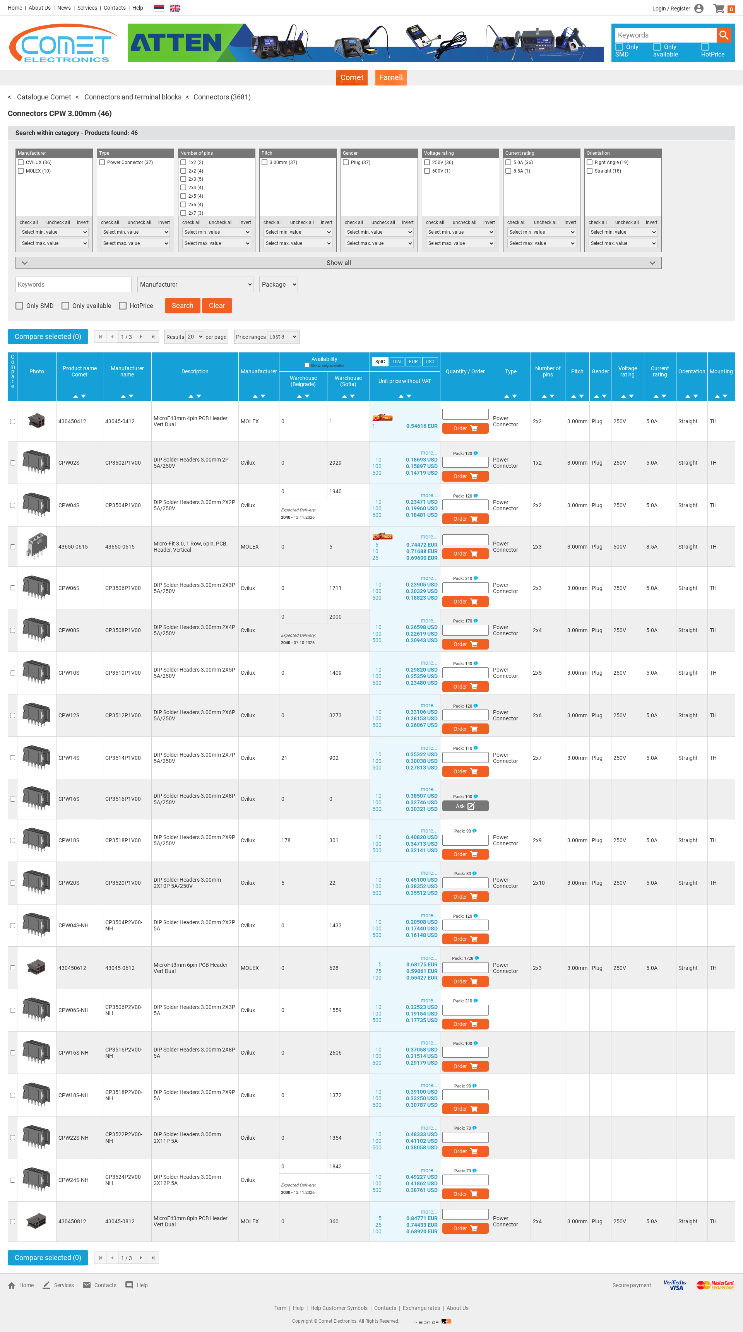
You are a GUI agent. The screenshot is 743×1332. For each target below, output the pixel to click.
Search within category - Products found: (76, 133)
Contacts (115, 8)
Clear (217, 305)
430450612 (72, 968)
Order (460, 428)
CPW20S (68, 883)
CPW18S (68, 840)
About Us (40, 8)
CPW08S (68, 630)
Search (724, 35)
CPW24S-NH (73, 1180)
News (64, 8)
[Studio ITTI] (432, 1321)
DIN (397, 361)
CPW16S (68, 799)
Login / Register (671, 8)
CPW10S (68, 673)
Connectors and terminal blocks (132, 97)
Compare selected (48, 336)
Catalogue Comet (43, 97)
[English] (175, 8)
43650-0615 (73, 547)
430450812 (72, 1221)
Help (137, 8)
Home (15, 8)
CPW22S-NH (73, 1138)
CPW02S (68, 463)
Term (280, 1308)
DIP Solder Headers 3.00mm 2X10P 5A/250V (187, 883)
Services (87, 8)
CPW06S (68, 588)
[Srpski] (159, 8)
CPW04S (68, 505)
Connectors (211, 97)
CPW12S (68, 715)
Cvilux (248, 463)
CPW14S (68, 758)
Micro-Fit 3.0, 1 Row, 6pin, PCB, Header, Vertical (191, 546)
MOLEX (250, 421)
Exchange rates (421, 1308)
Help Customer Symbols (339, 1308)
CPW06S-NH (73, 1010)
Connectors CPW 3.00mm (52, 113)
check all (29, 222)
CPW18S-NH (73, 1095)
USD (430, 361)
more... (429, 453)
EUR (413, 361)
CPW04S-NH (73, 925)
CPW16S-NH (73, 1053)
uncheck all (58, 222)
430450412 (72, 421)
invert (83, 222)
